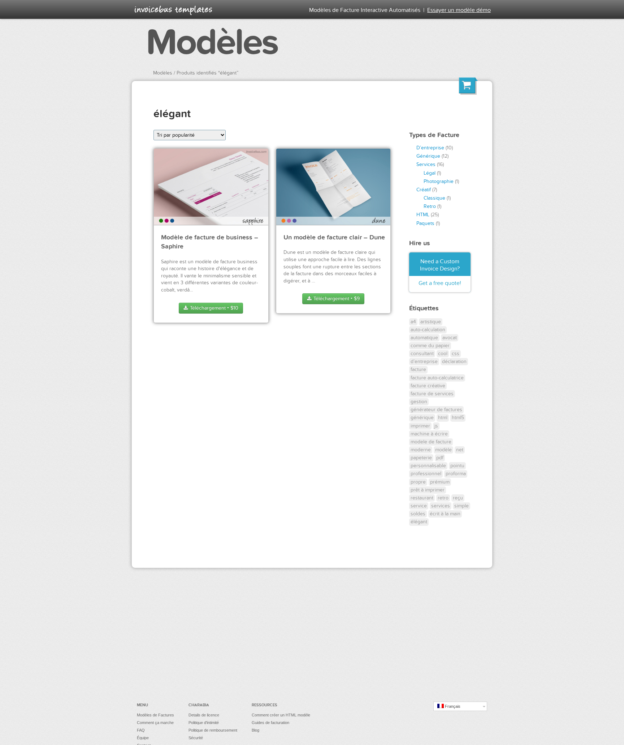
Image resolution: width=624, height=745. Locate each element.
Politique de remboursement (212, 730)
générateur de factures (436, 409)
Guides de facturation (270, 722)
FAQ (141, 730)
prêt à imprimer (428, 490)
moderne (421, 450)
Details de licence (203, 715)
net (459, 450)
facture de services (432, 394)
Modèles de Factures (155, 715)
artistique (430, 322)
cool (442, 353)
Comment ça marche (155, 722)
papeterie (421, 458)
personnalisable (428, 466)
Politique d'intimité (203, 722)
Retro (430, 206)
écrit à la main (445, 514)
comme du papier (430, 345)
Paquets (425, 223)
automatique (424, 338)
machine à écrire (429, 434)
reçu (458, 498)
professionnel (426, 474)
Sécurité (195, 738)
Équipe (143, 738)
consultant (422, 353)
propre (418, 482)
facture (418, 369)
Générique (428, 156)
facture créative (428, 386)
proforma (456, 474)
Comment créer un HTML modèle (281, 715)
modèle (443, 450)
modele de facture (431, 442)
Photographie (439, 181)
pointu (457, 466)
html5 (458, 417)
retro (443, 498)
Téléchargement (213, 308)
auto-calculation (428, 330)
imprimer (420, 426)
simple (461, 506)
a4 (413, 322)
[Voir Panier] (468, 87)
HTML (422, 215)
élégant (419, 522)
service (419, 506)
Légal (430, 173)
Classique (434, 198)
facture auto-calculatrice (437, 378)
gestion (419, 402)
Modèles (212, 42)
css (455, 353)
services (440, 506)
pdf (439, 458)
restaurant (422, 498)
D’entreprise (430, 148)
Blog (255, 730)
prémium (440, 482)
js (436, 426)
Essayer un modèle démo (459, 10)
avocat (449, 338)
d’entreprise (424, 361)
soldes (418, 514)
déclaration (454, 361)
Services (426, 164)
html (442, 417)
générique (422, 417)
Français (452, 706)
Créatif (423, 190)
